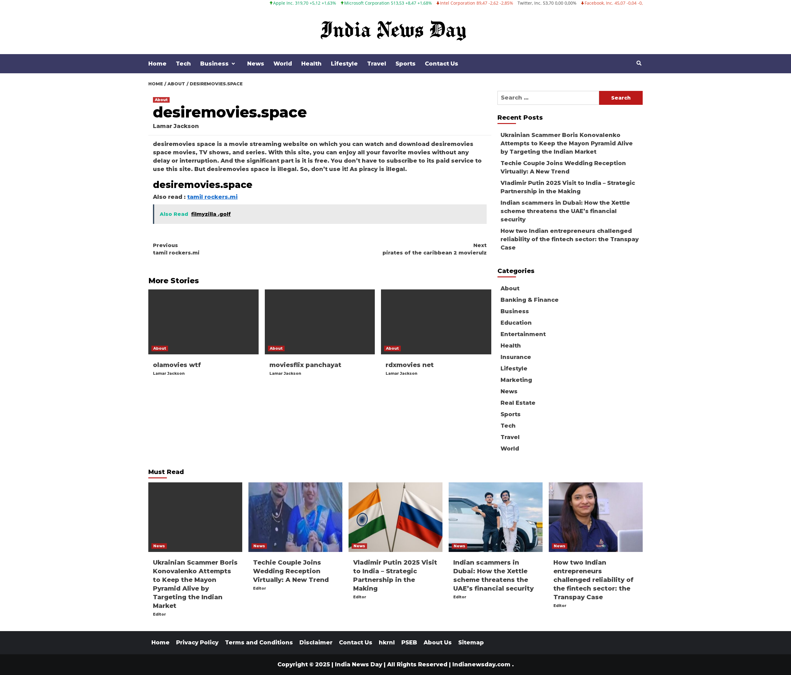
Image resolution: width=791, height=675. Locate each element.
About (161, 99)
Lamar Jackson (176, 126)
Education (516, 322)
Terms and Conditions (259, 642)
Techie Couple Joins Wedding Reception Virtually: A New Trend (563, 167)
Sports (406, 63)
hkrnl (387, 642)
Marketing (516, 380)
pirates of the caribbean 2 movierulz (435, 249)
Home (157, 63)
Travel (376, 63)
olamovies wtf (177, 365)
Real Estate (518, 402)
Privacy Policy (197, 642)
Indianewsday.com (481, 664)
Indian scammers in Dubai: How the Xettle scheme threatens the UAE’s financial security (565, 211)
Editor (159, 614)
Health (311, 63)
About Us (438, 642)
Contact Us (441, 63)
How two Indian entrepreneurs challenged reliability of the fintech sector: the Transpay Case (570, 239)
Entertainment (523, 334)
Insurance (516, 357)
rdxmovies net (410, 365)
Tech (183, 63)
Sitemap (471, 642)
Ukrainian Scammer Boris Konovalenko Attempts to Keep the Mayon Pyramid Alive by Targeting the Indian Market (567, 143)
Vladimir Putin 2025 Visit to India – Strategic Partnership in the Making (568, 187)
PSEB (409, 642)
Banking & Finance (530, 300)
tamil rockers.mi (212, 197)
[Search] (639, 63)
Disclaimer (315, 642)
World (282, 63)
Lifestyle (344, 63)
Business (214, 63)
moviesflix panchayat (305, 365)
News (255, 63)
